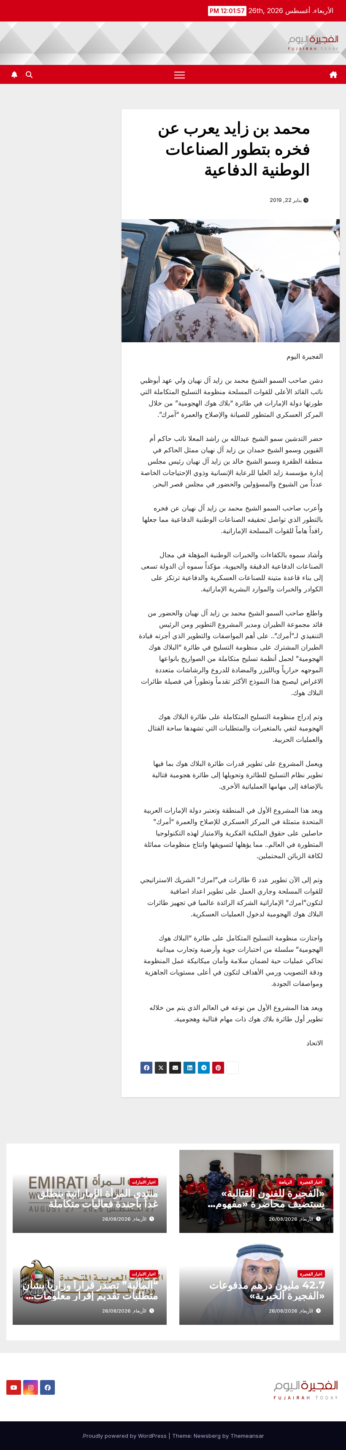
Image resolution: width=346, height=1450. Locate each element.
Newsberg (207, 1435)
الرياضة (285, 1181)
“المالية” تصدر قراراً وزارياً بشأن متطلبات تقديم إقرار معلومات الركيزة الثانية (90, 1295)
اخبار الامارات (144, 1181)
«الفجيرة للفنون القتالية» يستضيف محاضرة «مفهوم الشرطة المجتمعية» (270, 1203)
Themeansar (247, 1435)
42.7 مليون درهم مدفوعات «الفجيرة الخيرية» (267, 1290)
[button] (29, 74)
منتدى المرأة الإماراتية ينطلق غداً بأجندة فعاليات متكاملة (98, 1198)
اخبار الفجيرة (311, 1181)
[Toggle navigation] (179, 74)
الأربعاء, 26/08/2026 (291, 1219)
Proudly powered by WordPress (125, 1435)
